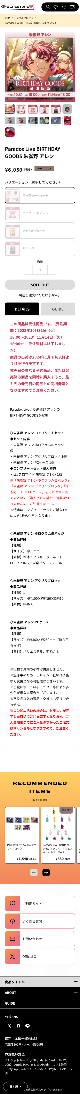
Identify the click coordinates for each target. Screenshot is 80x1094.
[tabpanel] (40, 531)
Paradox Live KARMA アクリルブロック (21, 846)
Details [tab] (22, 309)
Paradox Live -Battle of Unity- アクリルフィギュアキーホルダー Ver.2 (57, 848)
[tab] (10, 109)
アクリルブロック (23, 17)
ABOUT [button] (10, 992)
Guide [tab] (58, 309)
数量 (40, 261)
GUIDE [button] (10, 1003)
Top (7, 17)
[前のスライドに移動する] (34, 872)
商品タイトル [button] (15, 981)
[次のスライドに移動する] (46, 872)
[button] (72, 7)
